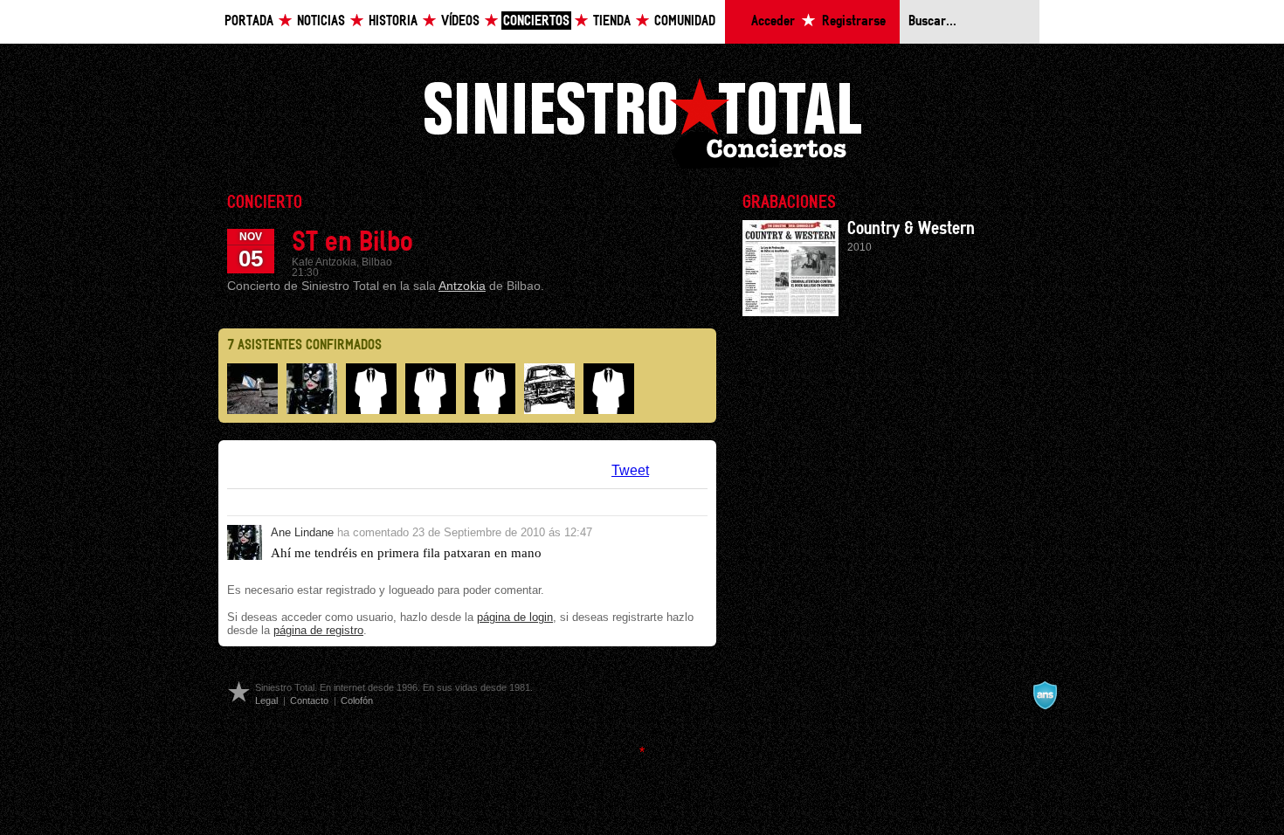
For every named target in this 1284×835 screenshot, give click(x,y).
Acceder (773, 21)
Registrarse (854, 21)
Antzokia (462, 286)
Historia (393, 21)
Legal (266, 700)
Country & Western (911, 229)
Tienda (612, 21)
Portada (248, 21)
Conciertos (536, 21)
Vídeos (460, 21)
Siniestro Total (642, 121)
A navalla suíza (1044, 695)
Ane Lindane (302, 532)
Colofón (357, 700)
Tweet (630, 470)
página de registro (318, 630)
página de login (515, 617)
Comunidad (684, 21)
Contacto (309, 700)
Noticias (321, 21)
